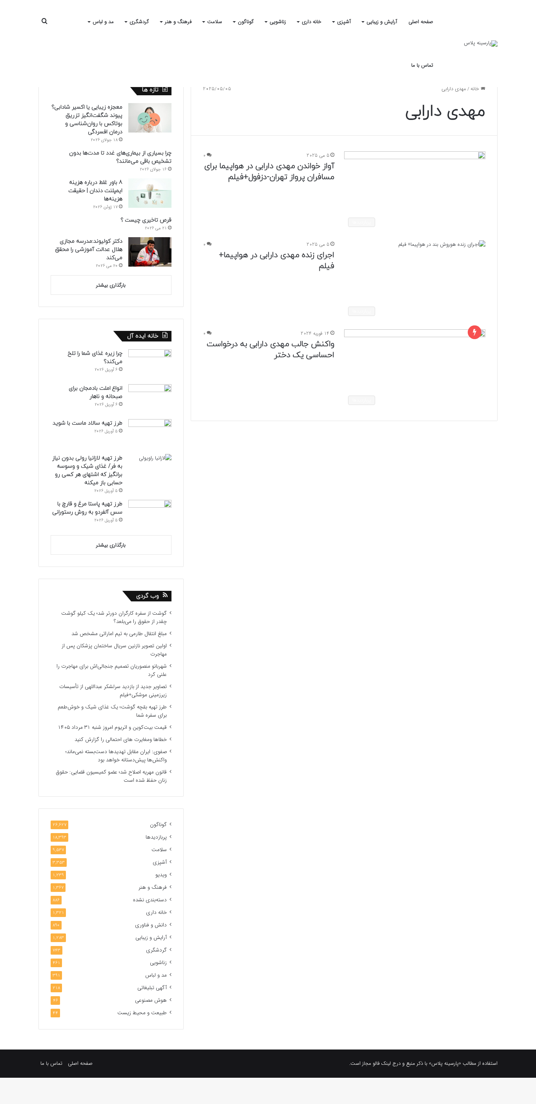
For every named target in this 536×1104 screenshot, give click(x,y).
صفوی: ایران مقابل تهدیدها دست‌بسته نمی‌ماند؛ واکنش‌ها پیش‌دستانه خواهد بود (116, 756)
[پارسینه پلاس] (481, 43)
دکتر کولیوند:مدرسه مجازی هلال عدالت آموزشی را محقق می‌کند (88, 249)
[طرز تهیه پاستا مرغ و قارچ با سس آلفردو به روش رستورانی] (149, 514)
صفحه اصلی (420, 22)
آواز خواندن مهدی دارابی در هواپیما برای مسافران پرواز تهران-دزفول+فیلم (269, 172)
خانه (475, 89)
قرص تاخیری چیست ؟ (145, 220)
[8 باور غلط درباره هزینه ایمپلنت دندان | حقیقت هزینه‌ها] (149, 193)
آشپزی (344, 22)
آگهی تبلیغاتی (152, 988)
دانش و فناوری (151, 925)
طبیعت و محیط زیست (142, 1013)
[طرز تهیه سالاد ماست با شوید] (149, 433)
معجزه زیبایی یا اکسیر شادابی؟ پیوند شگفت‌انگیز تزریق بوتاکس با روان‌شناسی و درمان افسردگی (86, 120)
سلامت (214, 22)
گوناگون (246, 22)
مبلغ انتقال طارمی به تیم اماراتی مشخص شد (119, 634)
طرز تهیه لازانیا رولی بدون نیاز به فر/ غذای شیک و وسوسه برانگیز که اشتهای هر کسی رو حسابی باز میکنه (87, 470)
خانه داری (311, 22)
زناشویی (278, 22)
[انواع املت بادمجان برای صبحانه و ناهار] (149, 399)
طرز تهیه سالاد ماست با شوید (87, 423)
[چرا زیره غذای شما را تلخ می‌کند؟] (149, 364)
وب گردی (147, 596)
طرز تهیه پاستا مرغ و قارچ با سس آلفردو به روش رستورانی (87, 508)
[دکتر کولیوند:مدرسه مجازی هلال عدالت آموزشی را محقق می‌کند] (149, 252)
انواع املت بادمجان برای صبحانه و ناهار (95, 392)
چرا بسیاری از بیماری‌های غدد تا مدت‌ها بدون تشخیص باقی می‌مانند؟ (120, 157)
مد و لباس (103, 22)
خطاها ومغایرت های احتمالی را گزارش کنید (121, 739)
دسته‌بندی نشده (150, 900)
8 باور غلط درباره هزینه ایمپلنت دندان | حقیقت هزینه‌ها (95, 191)
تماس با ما (422, 65)
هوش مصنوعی (151, 1000)
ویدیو (161, 875)
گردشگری (139, 22)
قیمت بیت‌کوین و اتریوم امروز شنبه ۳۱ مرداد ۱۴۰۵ (112, 727)
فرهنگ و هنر (178, 22)
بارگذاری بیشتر (111, 285)
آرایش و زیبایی (381, 22)
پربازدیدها (156, 837)
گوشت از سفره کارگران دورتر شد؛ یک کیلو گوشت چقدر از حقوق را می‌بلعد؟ (114, 617)
